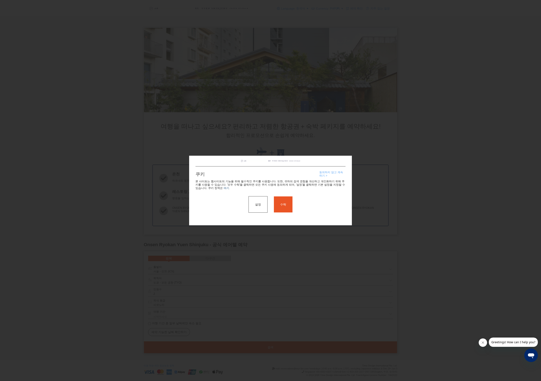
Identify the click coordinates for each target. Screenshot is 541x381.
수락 (283, 204)
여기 (226, 188)
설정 (258, 204)
